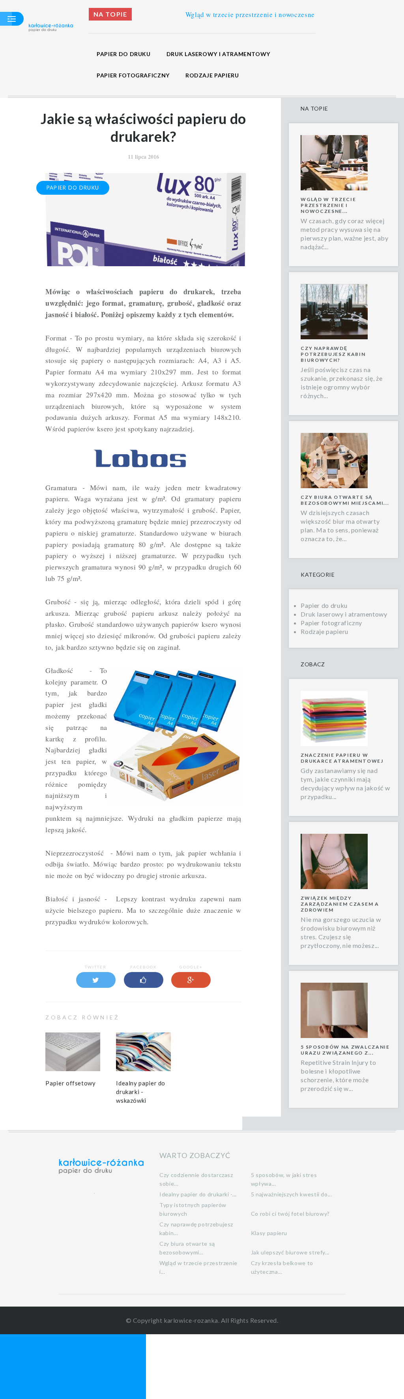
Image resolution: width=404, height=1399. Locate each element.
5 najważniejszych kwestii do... (291, 1194)
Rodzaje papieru (212, 75)
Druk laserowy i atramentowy (218, 54)
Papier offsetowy (70, 1083)
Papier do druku (124, 54)
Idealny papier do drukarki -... (198, 1194)
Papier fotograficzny (133, 75)
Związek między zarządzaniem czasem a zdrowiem (340, 904)
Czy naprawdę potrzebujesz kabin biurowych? (333, 354)
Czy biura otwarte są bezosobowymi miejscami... (345, 500)
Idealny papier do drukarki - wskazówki (140, 1091)
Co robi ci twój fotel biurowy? (290, 1213)
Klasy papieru (269, 1233)
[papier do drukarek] (143, 457)
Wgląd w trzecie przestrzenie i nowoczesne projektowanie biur (257, 14)
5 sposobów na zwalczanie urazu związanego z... (345, 1050)
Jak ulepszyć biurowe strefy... (290, 1252)
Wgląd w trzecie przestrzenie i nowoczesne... (328, 205)
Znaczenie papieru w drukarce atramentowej (342, 758)
